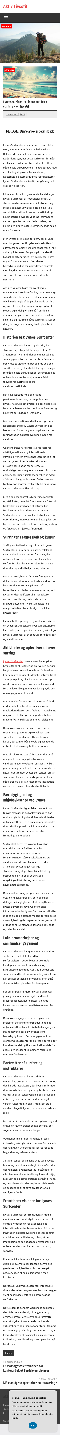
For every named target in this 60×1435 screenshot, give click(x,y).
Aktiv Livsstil (15, 6)
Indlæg (8, 1352)
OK (33, 1425)
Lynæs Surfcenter (13, 661)
